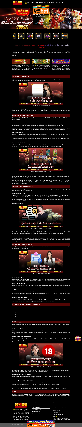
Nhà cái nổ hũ (47, 2)
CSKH (62, 2)
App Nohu (36, 2)
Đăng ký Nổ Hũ (30, 2)
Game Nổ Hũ (41, 2)
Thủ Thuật (53, 2)
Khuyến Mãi (58, 2)
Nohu (25, 2)
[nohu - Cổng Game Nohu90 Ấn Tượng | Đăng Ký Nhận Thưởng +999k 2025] (17, 2)
